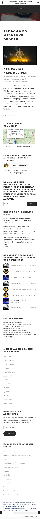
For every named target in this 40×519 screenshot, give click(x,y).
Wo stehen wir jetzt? (10, 495)
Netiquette (7, 479)
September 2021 (9, 372)
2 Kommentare (9, 116)
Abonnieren (10, 434)
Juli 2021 (6, 380)
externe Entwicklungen (12, 79)
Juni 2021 (6, 384)
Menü (21, 9)
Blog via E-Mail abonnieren (13, 412)
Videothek (7, 487)
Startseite (7, 483)
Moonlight (13, 300)
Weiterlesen (9, 109)
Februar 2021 (7, 400)
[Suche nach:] (20, 204)
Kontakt (6, 471)
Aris (11, 277)
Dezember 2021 (8, 360)
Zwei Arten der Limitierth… (24, 277)
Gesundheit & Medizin (11, 467)
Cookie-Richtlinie (23, 510)
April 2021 (6, 392)
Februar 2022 (8, 356)
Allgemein (32, 76)
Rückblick (23, 82)
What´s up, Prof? (9, 491)
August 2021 (7, 376)
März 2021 (6, 396)
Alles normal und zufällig (27, 266)
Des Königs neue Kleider (15, 71)
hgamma (13, 266)
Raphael (12, 271)
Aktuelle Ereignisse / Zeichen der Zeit (16, 455)
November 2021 (8, 364)
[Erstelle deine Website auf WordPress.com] (20, 2)
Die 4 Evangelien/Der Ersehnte (14, 463)
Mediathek (7, 475)
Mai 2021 (6, 388)
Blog (5, 459)
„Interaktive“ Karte (10, 451)
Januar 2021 (7, 404)
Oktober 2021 (8, 368)
